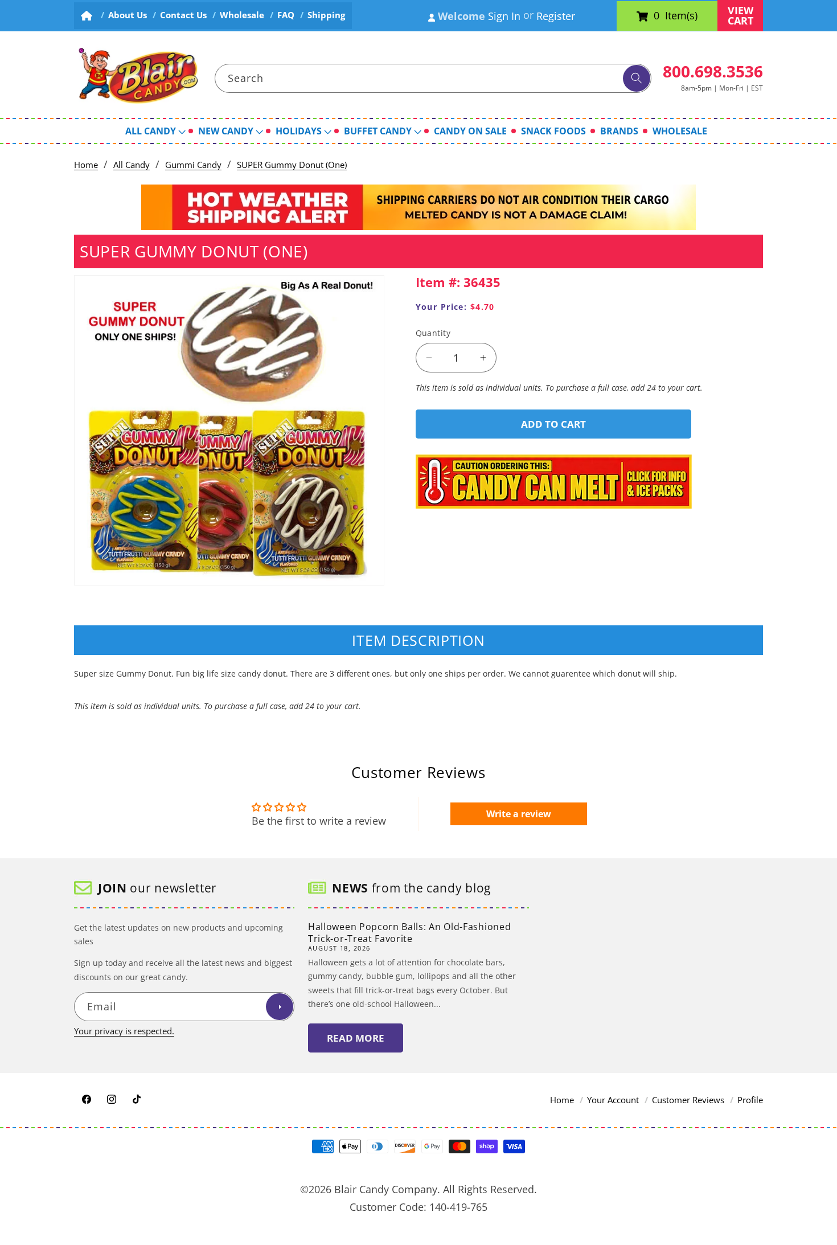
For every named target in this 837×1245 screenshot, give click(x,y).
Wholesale (242, 15)
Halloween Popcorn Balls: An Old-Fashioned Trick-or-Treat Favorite (409, 932)
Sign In (504, 16)
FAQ (285, 15)
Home (86, 165)
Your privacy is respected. (124, 1031)
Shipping (326, 15)
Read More (355, 1038)
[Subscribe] (279, 1007)
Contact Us (183, 15)
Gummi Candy (193, 165)
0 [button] (656, 16)
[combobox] (433, 78)
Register (555, 16)
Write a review (518, 814)
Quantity (433, 332)
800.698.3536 (713, 71)
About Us (127, 15)
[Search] (636, 78)
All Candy (131, 165)
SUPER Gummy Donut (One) (292, 165)
